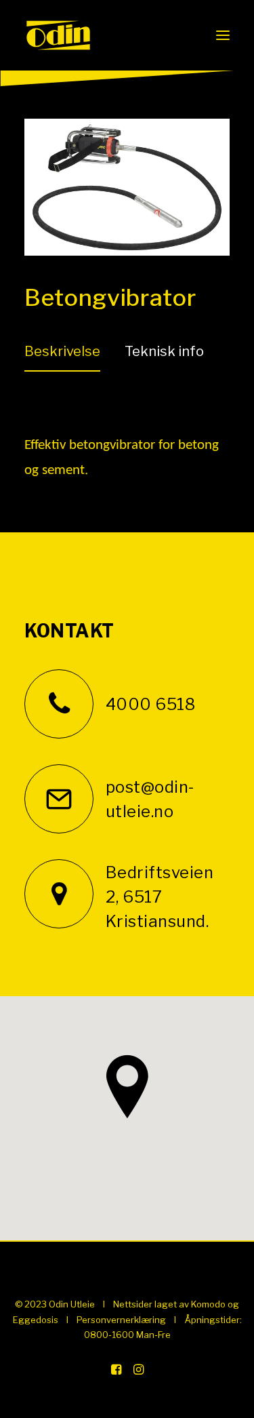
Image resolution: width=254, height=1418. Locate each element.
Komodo (208, 1304)
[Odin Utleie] (58, 35)
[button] (223, 35)
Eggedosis (35, 1319)
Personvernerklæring (121, 1319)
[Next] (195, 221)
